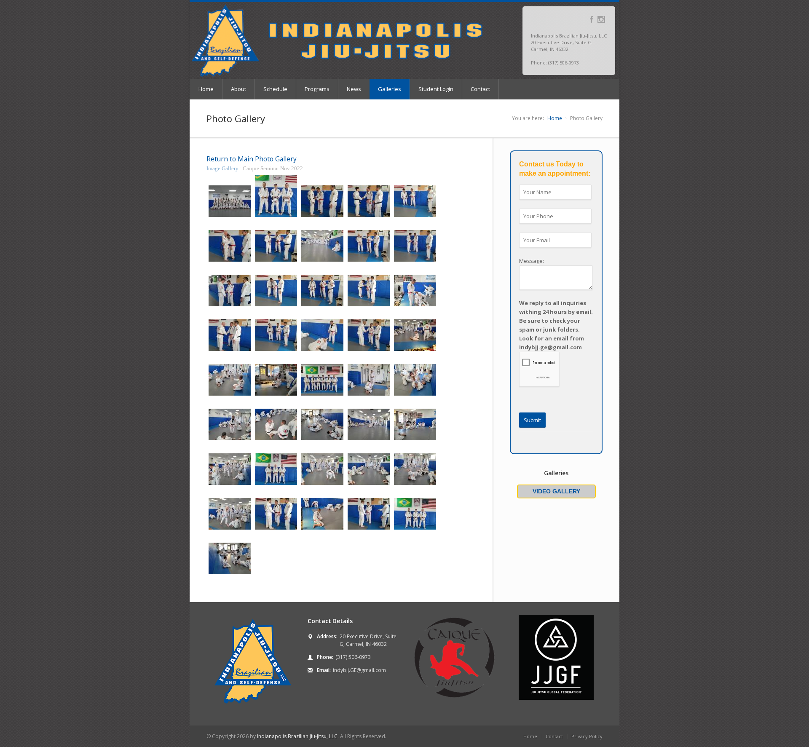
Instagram (601, 19)
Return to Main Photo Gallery (251, 158)
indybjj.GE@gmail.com (359, 670)
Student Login (435, 89)
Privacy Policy (587, 736)
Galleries (389, 89)
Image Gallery (223, 168)
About (238, 89)
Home (206, 89)
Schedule (275, 89)
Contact (480, 89)
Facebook (591, 19)
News (354, 89)
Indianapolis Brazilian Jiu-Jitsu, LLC (297, 736)
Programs (317, 89)
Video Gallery (556, 491)
